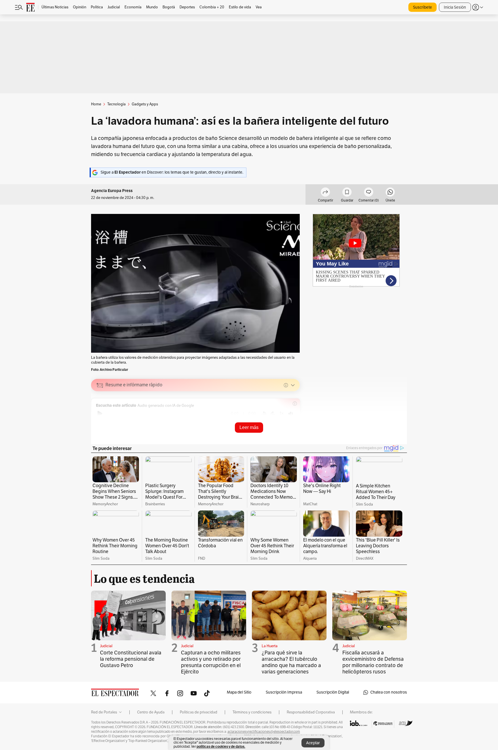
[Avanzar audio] (273, 413)
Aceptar (313, 742)
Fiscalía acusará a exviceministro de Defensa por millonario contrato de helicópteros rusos (373, 662)
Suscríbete (422, 7)
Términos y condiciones (252, 712)
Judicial (106, 646)
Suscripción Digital (332, 692)
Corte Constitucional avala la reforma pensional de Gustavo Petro (130, 659)
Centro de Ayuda (151, 712)
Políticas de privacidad (198, 712)
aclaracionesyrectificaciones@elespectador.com (263, 732)
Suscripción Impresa (284, 692)
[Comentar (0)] (368, 192)
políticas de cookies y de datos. (221, 746)
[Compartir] (325, 192)
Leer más (249, 427)
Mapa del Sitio (239, 692)
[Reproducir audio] (100, 413)
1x (282, 413)
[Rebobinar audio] (264, 413)
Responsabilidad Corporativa (311, 712)
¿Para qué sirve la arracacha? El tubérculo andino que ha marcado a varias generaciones (291, 662)
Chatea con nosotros (388, 692)
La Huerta (270, 646)
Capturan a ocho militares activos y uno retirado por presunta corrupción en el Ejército (211, 662)
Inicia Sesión (455, 7)
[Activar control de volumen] (290, 414)
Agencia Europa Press (112, 190)
